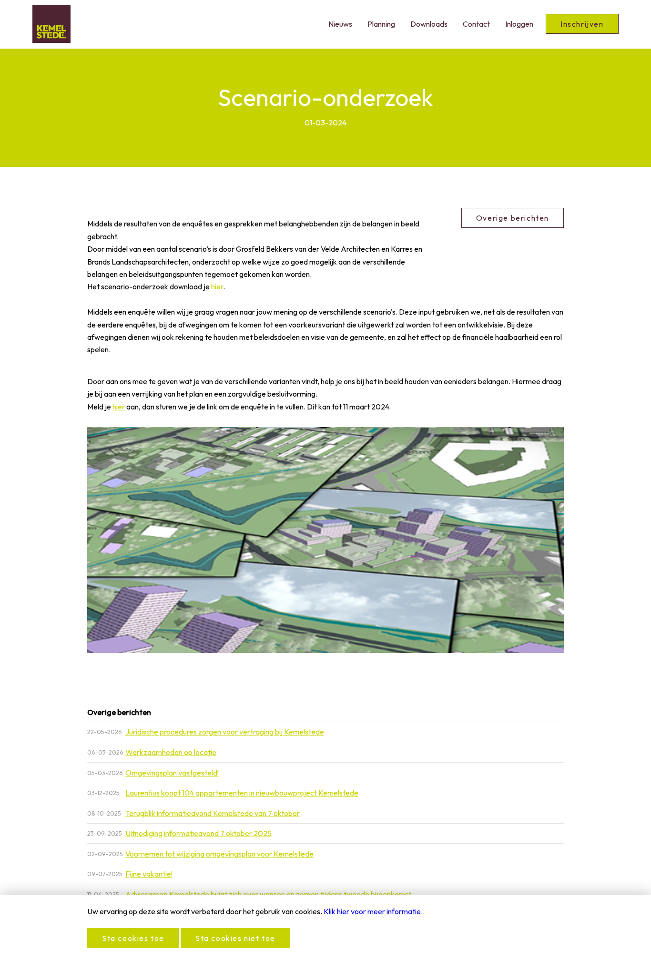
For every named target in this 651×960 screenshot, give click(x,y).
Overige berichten (512, 218)
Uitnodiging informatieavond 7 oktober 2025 (198, 833)
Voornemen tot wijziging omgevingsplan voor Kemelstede (219, 853)
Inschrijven (582, 24)
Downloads (429, 24)
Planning (381, 24)
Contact (476, 24)
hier (217, 286)
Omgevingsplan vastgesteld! (172, 772)
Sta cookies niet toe (235, 938)
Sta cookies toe (133, 938)
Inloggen (519, 24)
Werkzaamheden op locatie (170, 752)
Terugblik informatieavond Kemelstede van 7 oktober (212, 813)
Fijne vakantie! (149, 873)
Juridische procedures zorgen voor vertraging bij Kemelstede (224, 731)
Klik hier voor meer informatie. (373, 911)
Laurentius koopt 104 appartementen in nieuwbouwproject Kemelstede (241, 792)
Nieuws (340, 24)
